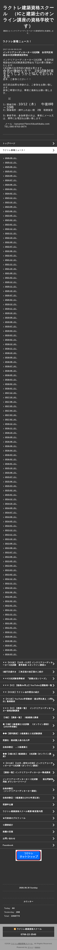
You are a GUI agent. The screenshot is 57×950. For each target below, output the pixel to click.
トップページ (9, 143)
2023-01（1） (11, 225)
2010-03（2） (11, 654)
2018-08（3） (11, 362)
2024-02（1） (11, 194)
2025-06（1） (11, 167)
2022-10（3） (11, 238)
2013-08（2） (11, 548)
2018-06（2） (11, 371)
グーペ (30, 947)
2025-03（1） (11, 171)
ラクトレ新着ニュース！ (14, 150)
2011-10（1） (11, 619)
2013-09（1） (11, 544)
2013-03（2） (11, 570)
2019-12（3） (11, 304)
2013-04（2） (11, 566)
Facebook (8, 845)
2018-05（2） (11, 375)
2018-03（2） (11, 380)
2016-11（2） (11, 428)
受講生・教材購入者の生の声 (16, 740)
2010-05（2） (11, 650)
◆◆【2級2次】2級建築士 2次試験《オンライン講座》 (27, 755)
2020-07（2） (11, 295)
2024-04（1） (11, 189)
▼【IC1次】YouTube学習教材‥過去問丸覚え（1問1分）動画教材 (28, 700)
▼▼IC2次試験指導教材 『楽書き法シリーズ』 (25, 678)
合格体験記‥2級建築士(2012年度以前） (22, 798)
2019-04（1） (11, 331)
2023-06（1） (11, 211)
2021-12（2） (11, 260)
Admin (37, 947)
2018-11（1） (11, 349)
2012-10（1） (11, 588)
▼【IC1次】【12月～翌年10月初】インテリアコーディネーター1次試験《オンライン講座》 (28, 764)
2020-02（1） (11, 300)
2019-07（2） (11, 326)
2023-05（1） (11, 216)
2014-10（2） (11, 504)
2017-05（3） (11, 406)
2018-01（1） (11, 388)
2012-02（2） (11, 601)
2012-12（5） (11, 579)
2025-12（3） (11, 163)
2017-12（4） (11, 393)
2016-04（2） (11, 451)
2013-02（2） (11, 575)
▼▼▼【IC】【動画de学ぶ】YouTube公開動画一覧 (27, 685)
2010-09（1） (11, 637)
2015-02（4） (11, 490)
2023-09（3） (11, 207)
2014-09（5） (11, 508)
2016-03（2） (11, 455)
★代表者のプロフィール (14, 818)
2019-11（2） (11, 309)
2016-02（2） (11, 459)
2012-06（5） (11, 592)
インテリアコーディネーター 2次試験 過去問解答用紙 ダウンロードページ (28, 780)
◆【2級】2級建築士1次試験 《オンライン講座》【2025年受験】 (26, 725)
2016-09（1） (11, 437)
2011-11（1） (11, 614)
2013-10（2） (11, 539)
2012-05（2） (11, 597)
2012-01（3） (11, 606)
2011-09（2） (11, 623)
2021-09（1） (11, 273)
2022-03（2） (11, 256)
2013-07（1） (11, 552)
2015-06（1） (11, 482)
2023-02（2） (11, 220)
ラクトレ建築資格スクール (22, 944)
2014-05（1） (11, 521)
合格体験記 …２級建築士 (16, 747)
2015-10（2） (11, 468)
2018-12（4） (11, 344)
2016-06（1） (11, 446)
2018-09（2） (11, 357)
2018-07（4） (11, 366)
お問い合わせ (9, 838)
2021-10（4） (11, 269)
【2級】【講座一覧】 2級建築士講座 (20, 717)
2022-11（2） (11, 233)
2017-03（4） (11, 415)
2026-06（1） (11, 158)
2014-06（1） (11, 517)
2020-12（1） (11, 282)
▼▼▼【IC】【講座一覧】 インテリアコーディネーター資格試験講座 (28, 709)
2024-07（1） (11, 180)
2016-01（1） (11, 464)
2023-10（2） (11, 202)
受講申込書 (8, 804)
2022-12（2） (11, 229)
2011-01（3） (11, 628)
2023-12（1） (11, 198)
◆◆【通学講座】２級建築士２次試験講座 (22, 733)
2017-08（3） (11, 402)
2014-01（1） (11, 526)
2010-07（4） (11, 645)
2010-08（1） (11, 641)
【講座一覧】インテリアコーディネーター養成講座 (26, 772)
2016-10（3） (11, 433)
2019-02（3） (11, 340)
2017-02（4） (11, 420)
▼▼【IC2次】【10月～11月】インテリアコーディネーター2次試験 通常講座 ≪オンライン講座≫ (28, 663)
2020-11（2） (11, 287)
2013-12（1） (11, 530)
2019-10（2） (11, 313)
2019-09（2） (11, 318)
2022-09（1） (11, 242)
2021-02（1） (11, 278)
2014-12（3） (11, 499)
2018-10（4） (11, 353)
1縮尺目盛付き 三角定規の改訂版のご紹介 (23, 672)
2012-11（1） (11, 583)
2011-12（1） (11, 610)
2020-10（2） (11, 291)
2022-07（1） (11, 247)
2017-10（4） (11, 397)
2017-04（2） (11, 411)
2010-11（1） (11, 632)
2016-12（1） (11, 424)
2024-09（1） (11, 176)
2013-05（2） (11, 561)
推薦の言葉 (8, 832)
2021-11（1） (11, 264)
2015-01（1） (11, 495)
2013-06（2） (11, 557)
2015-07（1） (11, 477)
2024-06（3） (11, 185)
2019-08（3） (11, 322)
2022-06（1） (11, 251)
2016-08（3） (11, 442)
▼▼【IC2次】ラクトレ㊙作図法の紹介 (21, 692)
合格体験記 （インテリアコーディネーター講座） (30, 789)
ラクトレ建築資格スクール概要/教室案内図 (23, 811)
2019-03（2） (11, 335)
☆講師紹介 (8, 825)
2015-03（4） (11, 486)
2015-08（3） (11, 473)
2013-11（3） (11, 535)
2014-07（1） (11, 513)
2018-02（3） (11, 384)
